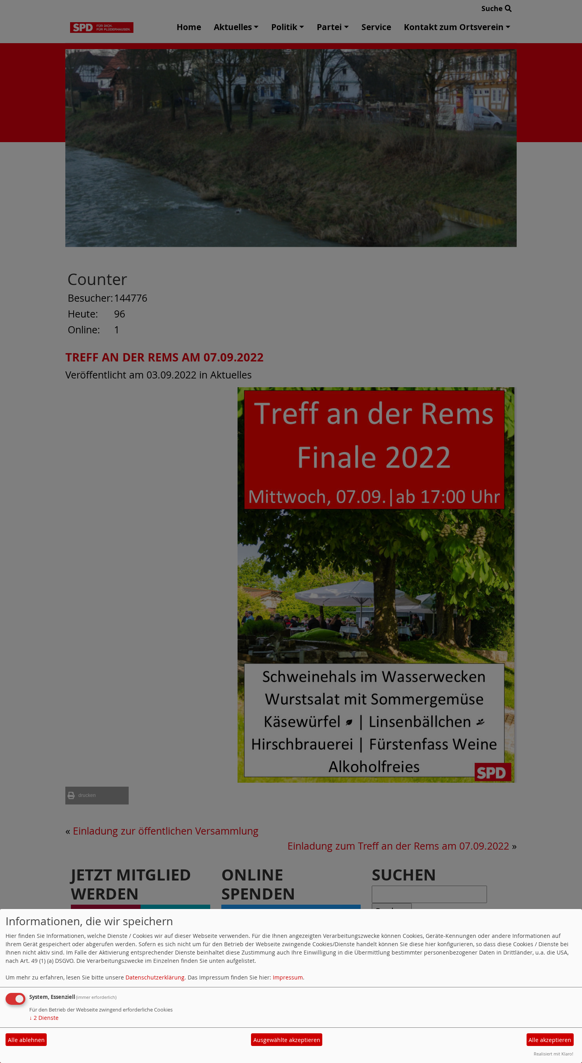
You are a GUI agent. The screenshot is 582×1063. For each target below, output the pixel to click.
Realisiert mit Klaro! (553, 1054)
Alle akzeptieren (550, 1040)
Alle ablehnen (26, 1040)
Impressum (288, 977)
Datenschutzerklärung (155, 977)
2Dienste (44, 1017)
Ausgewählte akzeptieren (286, 1040)
